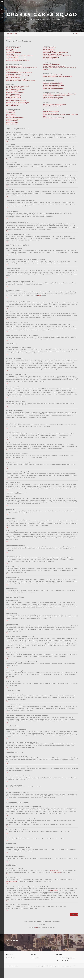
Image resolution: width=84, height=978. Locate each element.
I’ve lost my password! (12, 57)
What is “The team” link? (49, 59)
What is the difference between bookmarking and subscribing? (59, 94)
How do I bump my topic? (12, 105)
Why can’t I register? (11, 51)
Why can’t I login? (10, 54)
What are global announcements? (15, 117)
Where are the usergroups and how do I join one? (55, 52)
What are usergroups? (48, 51)
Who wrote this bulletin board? (51, 111)
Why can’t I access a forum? (13, 96)
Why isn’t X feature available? (50, 113)
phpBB (39, 295)
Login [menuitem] (76, 33)
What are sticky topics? (12, 120)
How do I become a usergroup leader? (53, 54)
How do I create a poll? (12, 91)
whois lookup (54, 890)
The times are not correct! (12, 71)
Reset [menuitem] (58, 966)
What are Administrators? (49, 47)
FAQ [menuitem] (16, 33)
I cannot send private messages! (51, 64)
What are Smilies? (10, 114)
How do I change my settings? (14, 66)
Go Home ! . (9, 966)
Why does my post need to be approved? (16, 104)
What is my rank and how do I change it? (16, 79)
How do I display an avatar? (13, 77)
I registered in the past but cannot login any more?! (19, 56)
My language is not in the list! (13, 74)
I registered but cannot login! (13, 52)
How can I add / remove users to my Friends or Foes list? (57, 76)
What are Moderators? (48, 49)
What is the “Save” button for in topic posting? (18, 102)
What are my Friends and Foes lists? (52, 75)
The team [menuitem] (40, 966)
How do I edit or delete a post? (14, 87)
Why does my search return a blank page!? (54, 85)
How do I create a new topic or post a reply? (17, 86)
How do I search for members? (51, 87)
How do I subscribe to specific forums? (53, 97)
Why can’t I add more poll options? (15, 92)
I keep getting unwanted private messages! (54, 66)
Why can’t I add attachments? (13, 97)
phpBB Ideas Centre (11, 881)
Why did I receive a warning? (13, 99)
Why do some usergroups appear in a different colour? (57, 56)
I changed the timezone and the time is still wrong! (19, 72)
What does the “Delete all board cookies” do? (17, 60)
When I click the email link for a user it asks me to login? (20, 80)
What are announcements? (13, 119)
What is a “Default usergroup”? (51, 57)
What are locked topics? (12, 122)
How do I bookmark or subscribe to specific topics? (56, 95)
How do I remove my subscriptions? (52, 99)
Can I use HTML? (10, 112)
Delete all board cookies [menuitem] (49, 966)
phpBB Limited (54, 870)
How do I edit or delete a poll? (13, 94)
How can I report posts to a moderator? (16, 100)
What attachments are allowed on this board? (55, 104)
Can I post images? (11, 116)
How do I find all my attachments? (52, 106)
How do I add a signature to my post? (15, 89)
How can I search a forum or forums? (52, 82)
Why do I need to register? (12, 47)
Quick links (9, 33)
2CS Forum (8, 38)
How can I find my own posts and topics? (53, 88)
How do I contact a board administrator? (53, 118)
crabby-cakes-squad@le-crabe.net (66, 958)
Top (7, 141)
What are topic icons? (11, 124)
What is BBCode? (10, 111)
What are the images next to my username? (17, 76)
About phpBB (57, 872)
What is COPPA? (10, 49)
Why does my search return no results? (53, 83)
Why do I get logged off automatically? (16, 59)
